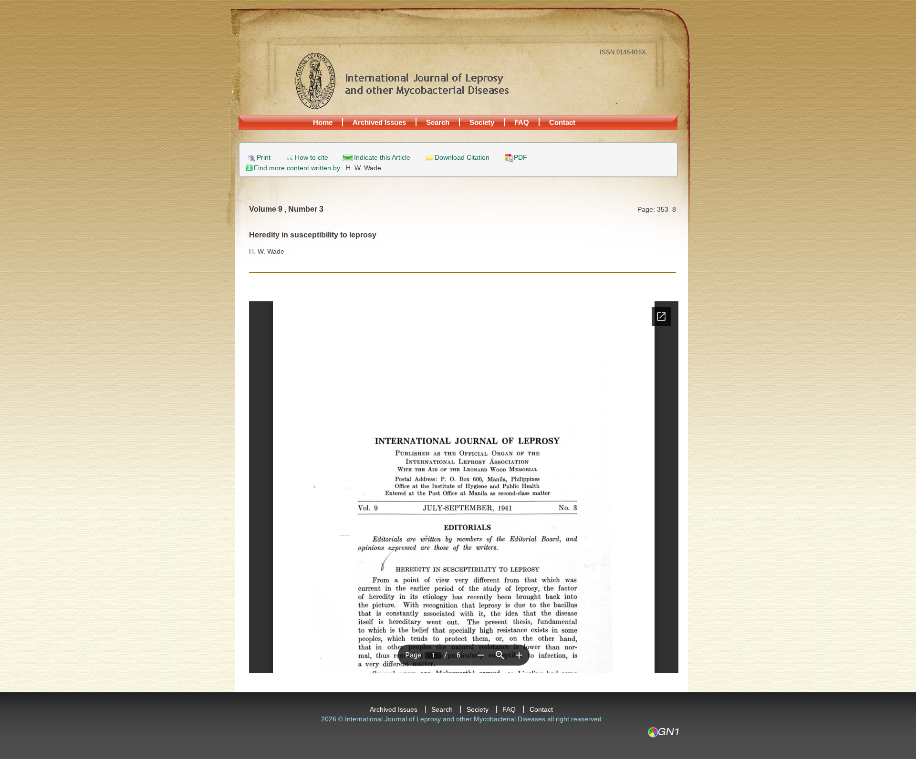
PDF (520, 157)
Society (481, 122)
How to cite (311, 157)
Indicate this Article (382, 157)
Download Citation (462, 157)
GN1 (662, 732)
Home (323, 122)
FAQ (521, 122)
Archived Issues (379, 122)
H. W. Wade (363, 168)
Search (437, 122)
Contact (562, 122)
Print (264, 157)
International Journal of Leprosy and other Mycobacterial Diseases (402, 80)
